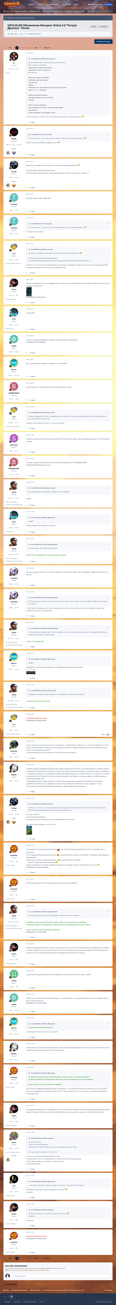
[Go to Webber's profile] (14, 768)
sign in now (45, 1268)
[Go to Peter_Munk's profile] (8, 34)
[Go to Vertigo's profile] (14, 165)
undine (14, 981)
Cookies (41, 1302)
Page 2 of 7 (47, 48)
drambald (14, 578)
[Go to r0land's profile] (14, 485)
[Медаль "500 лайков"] (8, 1159)
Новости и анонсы (35, 34)
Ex (14, 63)
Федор (14, 346)
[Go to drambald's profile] (14, 571)
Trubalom (14, 204)
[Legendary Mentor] (14, 152)
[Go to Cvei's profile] (14, 247)
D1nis (14, 319)
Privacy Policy (17, 1302)
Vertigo (14, 172)
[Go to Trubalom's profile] (14, 197)
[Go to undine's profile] (14, 974)
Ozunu (14, 289)
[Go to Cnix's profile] (14, 1179)
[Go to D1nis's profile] (14, 312)
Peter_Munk (14, 34)
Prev (10, 48)
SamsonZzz (14, 445)
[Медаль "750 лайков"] (8, 185)
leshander (13, 855)
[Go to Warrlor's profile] (14, 362)
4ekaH (14, 1142)
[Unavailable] (29, 288)
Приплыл (103, 734)
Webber (14, 775)
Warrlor (14, 369)
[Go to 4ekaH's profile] (14, 1135)
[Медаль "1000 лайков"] (8, 152)
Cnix (13, 1186)
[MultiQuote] (27, 122)
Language (7, 1302)
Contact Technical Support (30, 1302)
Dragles (14, 139)
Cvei (13, 254)
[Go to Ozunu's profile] (14, 282)
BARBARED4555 (14, 393)
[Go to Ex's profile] (14, 56)
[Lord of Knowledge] (14, 185)
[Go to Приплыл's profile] (14, 744)
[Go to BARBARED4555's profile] (14, 386)
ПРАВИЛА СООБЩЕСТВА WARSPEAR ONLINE (20, 18)
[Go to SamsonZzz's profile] (14, 438)
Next (36, 48)
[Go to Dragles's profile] (14, 132)
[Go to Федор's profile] (14, 339)
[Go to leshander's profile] (14, 848)
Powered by (104, 1302)
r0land (14, 492)
